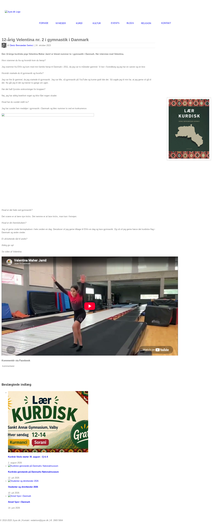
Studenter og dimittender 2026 (23, 487)
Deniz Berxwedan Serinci (21, 45)
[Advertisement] (176, 11)
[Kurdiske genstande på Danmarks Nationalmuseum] (33, 466)
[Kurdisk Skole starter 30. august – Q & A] (48, 392)
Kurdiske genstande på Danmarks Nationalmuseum (33, 472)
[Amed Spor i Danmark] (19, 496)
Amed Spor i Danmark (19, 502)
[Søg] (179, 23)
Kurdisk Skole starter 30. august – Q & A (28, 457)
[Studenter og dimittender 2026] (23, 481)
